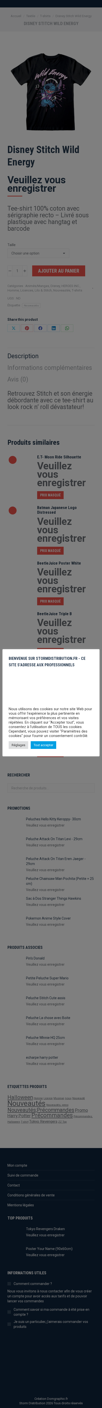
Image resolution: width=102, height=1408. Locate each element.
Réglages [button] (18, 745)
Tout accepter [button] (43, 745)
